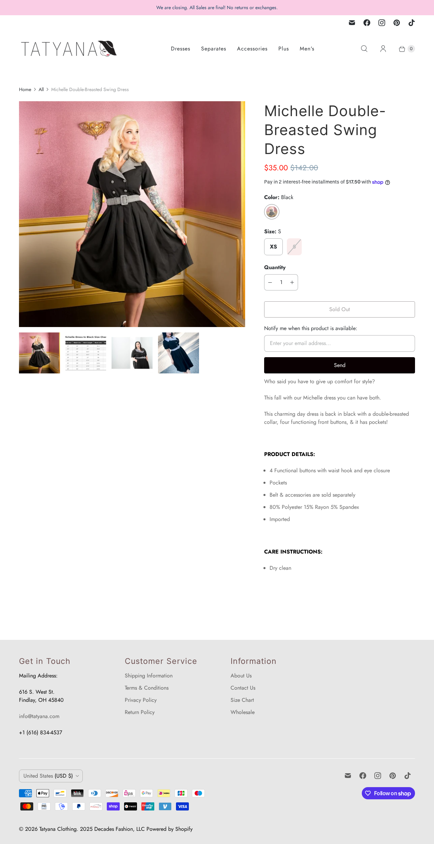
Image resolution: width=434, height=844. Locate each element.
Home (25, 89)
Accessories (252, 48)
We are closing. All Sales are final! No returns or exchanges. (217, 7)
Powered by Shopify (169, 829)
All (41, 89)
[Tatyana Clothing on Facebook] (366, 22)
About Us (241, 675)
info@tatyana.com (39, 716)
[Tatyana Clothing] (70, 48)
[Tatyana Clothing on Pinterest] (396, 22)
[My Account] (383, 49)
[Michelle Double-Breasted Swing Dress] (132, 214)
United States (48, 776)
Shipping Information (149, 675)
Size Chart (242, 700)
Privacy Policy (141, 700)
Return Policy (140, 712)
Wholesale (243, 712)
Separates (213, 48)
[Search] (364, 49)
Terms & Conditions (147, 688)
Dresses (180, 48)
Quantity (274, 267)
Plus (283, 48)
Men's (307, 48)
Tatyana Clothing (58, 829)
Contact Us (243, 688)
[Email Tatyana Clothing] (351, 22)
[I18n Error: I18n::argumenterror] (39, 352)
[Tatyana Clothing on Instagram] (381, 22)
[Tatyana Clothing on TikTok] (411, 22)
